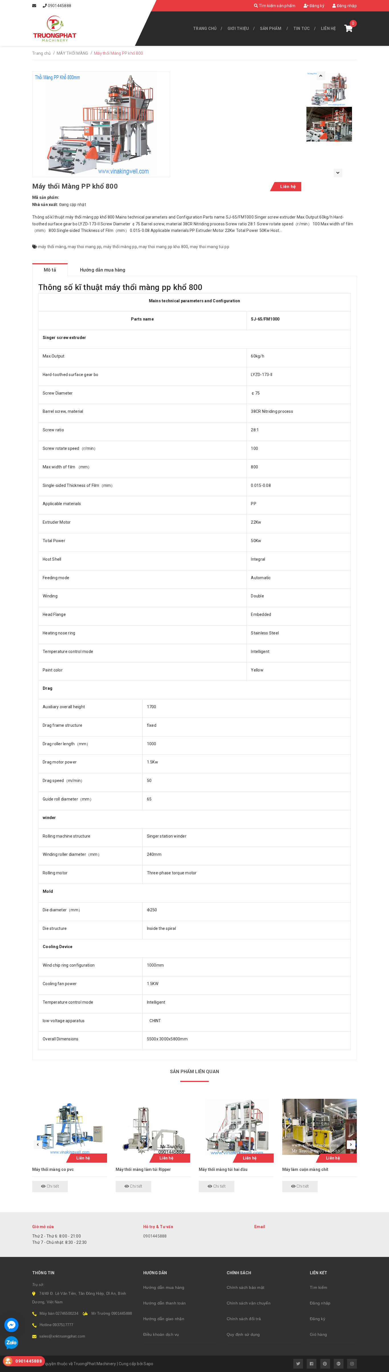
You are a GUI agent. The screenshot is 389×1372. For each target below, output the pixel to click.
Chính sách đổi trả (244, 1318)
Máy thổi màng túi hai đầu (223, 1169)
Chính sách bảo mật (246, 1287)
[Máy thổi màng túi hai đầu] (236, 1127)
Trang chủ (204, 28)
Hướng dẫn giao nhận (163, 1318)
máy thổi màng (52, 246)
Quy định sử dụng (243, 1334)
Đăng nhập (346, 5)
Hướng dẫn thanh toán (164, 1303)
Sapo (148, 1363)
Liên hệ (328, 28)
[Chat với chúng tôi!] (11, 1325)
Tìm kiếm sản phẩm (277, 5)
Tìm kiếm (318, 1287)
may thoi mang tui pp (209, 246)
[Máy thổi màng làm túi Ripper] (153, 1127)
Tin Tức (301, 28)
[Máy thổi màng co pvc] (69, 1127)
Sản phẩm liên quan (194, 1071)
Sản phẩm (270, 28)
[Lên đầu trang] (372, 1365)
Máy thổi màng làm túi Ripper (143, 1169)
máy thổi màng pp (120, 246)
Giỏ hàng (318, 1334)
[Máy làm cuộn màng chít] (319, 1127)
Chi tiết (52, 1186)
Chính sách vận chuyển (249, 1303)
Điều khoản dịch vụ (161, 1334)
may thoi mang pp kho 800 (163, 246)
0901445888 (59, 5)
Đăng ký (316, 5)
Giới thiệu (238, 28)
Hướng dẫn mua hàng (164, 1287)
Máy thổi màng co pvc (53, 1169)
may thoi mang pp (84, 246)
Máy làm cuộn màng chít (305, 1169)
